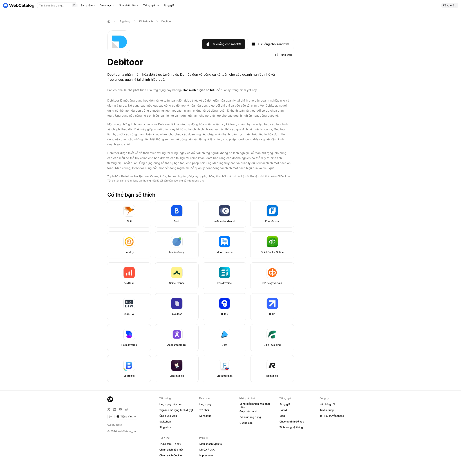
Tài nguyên (149, 5)
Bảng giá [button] (284, 404)
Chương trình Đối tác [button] (291, 421)
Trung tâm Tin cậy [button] (170, 443)
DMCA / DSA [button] (207, 449)
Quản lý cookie (114, 424)
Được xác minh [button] (248, 411)
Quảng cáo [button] (246, 422)
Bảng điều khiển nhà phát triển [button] (255, 405)
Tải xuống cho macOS (226, 44)
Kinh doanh (146, 21)
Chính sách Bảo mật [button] (171, 449)
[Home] (108, 21)
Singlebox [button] (165, 427)
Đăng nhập (449, 5)
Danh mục (106, 5)
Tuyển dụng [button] (327, 410)
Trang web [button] (285, 54)
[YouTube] (120, 409)
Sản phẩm (87, 5)
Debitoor (166, 21)
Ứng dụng (125, 21)
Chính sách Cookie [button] (170, 455)
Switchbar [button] (165, 421)
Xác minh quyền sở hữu (199, 90)
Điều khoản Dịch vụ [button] (210, 443)
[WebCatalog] (110, 399)
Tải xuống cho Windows (272, 44)
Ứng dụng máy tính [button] (170, 404)
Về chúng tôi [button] (327, 404)
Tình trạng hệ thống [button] (291, 427)
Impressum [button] (206, 455)
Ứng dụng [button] (205, 404)
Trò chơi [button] (204, 410)
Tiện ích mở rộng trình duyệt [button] (176, 410)
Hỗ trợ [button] (283, 410)
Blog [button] (282, 415)
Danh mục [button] (205, 415)
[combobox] (126, 416)
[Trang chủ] (18, 5)
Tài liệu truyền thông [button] (332, 415)
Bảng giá (169, 5)
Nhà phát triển (127, 5)
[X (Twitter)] (108, 409)
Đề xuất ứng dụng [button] (250, 417)
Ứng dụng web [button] (168, 415)
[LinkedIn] (114, 409)
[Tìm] (74, 5)
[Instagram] (126, 409)
